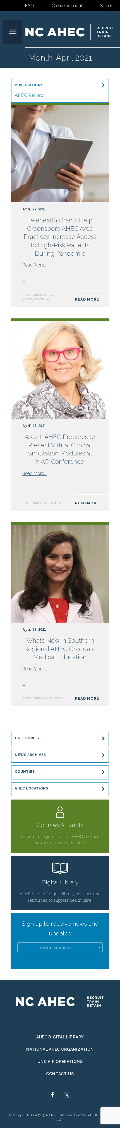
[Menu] (12, 32)
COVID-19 (41, 299)
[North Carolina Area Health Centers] (69, 31)
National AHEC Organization (60, 1049)
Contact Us (60, 1074)
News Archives (30, 755)
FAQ (29, 5)
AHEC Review (29, 95)
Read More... (34, 265)
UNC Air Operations (60, 1061)
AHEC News (54, 503)
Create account (67, 5)
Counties (25, 772)
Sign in (106, 5)
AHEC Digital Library (60, 1037)
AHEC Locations (32, 788)
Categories (27, 738)
